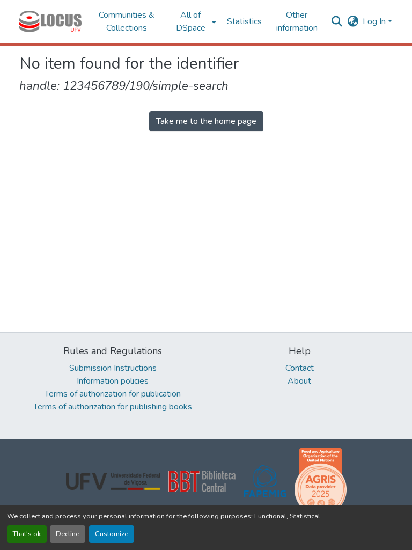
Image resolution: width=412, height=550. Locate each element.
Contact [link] (299, 368)
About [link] (299, 381)
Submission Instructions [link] (113, 368)
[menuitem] (194, 21)
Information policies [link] (113, 381)
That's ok (27, 534)
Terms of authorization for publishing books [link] (112, 407)
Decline (67, 534)
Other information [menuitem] (297, 21)
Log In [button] (375, 21)
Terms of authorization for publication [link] (113, 394)
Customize (111, 534)
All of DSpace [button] (190, 21)
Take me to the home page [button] (206, 121)
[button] (50, 21)
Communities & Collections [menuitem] (126, 21)
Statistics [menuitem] (244, 21)
